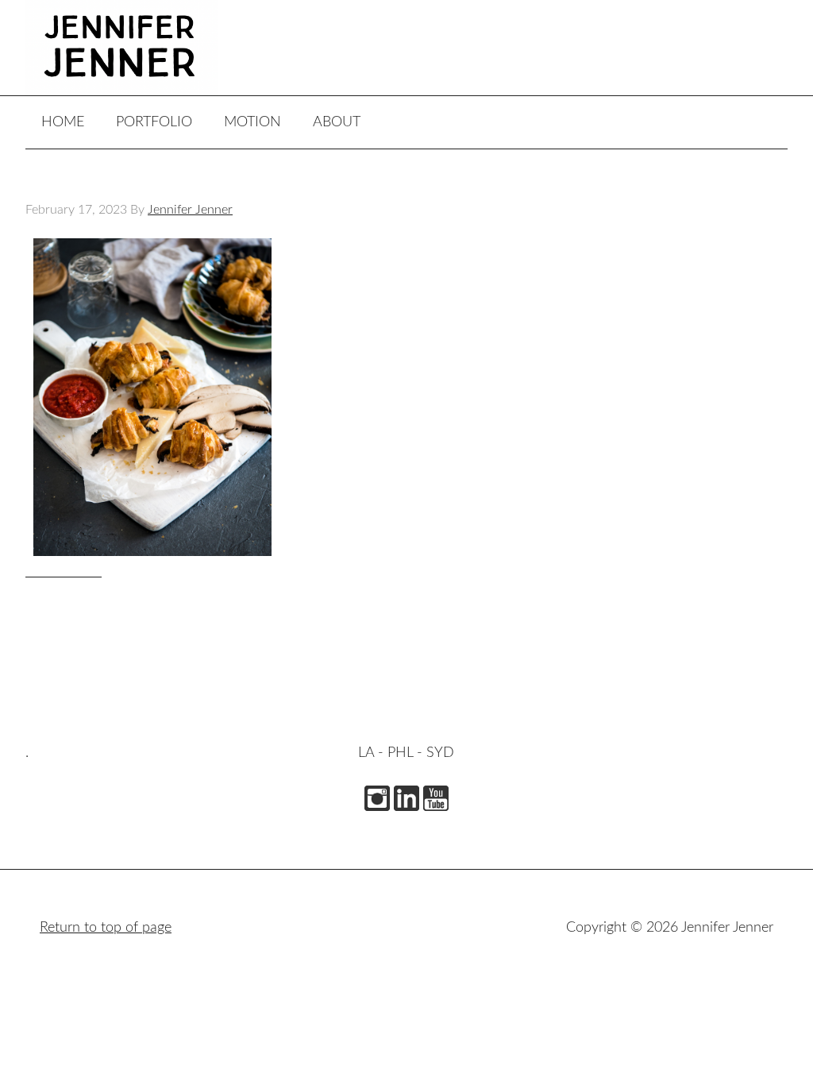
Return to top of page (105, 928)
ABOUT (336, 122)
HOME (62, 122)
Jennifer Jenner (144, 47)
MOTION (252, 122)
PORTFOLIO (154, 122)
